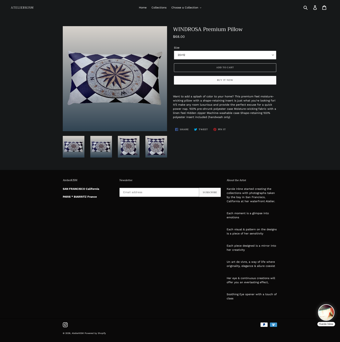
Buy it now (225, 80)
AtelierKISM (22, 7)
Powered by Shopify (95, 333)
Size (176, 47)
